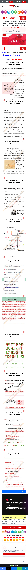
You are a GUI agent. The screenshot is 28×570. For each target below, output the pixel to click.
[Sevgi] (11, 540)
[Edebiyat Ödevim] (15, 531)
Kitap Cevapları (16, 27)
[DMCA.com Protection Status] (14, 565)
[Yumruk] (19, 540)
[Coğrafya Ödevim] (19, 531)
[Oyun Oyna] (14, 48)
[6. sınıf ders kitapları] (19, 12)
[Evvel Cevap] (14, 6)
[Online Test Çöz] (14, 18)
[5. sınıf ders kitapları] (15, 12)
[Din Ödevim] (12, 531)
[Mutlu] (5, 540)
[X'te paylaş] (8, 568)
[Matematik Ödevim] (5, 531)
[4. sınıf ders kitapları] (12, 12)
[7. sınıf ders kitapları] (22, 12)
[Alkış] (8, 540)
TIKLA (11, 1)
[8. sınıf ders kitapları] (25, 12)
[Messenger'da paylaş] (14, 568)
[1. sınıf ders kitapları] (2, 12)
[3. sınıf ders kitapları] (9, 12)
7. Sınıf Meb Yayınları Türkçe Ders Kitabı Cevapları (13, 28)
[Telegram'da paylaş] (25, 568)
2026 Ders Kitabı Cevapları (14, 527)
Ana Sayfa (10, 27)
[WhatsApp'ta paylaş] (19, 568)
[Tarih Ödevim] (22, 531)
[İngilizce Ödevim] (8, 531)
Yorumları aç (14, 554)
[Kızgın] (22, 540)
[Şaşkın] (14, 540)
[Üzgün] (16, 540)
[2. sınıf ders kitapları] (5, 12)
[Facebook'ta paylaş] (3, 568)
